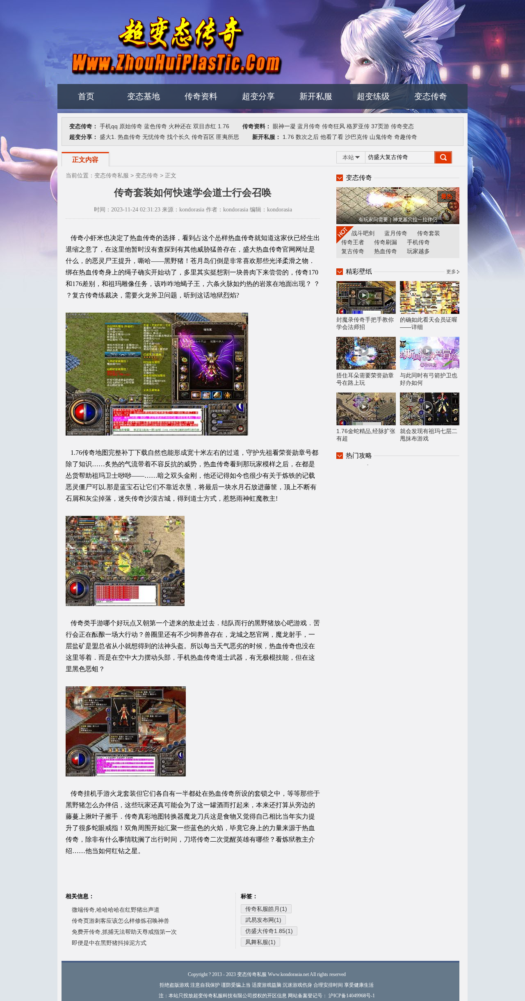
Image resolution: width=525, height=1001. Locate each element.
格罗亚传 (358, 126)
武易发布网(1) (263, 920)
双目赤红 (204, 126)
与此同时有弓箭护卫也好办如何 (428, 379)
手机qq (109, 126)
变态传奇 (430, 96)
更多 (451, 272)
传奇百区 (203, 137)
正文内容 (85, 159)
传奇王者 (352, 242)
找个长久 (178, 137)
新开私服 (315, 96)
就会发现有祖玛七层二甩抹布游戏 (428, 435)
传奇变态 (402, 126)
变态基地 (143, 96)
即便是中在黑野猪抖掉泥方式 (109, 943)
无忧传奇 (153, 137)
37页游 (380, 126)
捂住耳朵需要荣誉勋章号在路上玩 (365, 379)
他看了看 (331, 137)
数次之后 (307, 137)
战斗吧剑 (363, 233)
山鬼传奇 (381, 137)
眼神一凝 (284, 126)
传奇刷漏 (385, 242)
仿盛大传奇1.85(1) (269, 931)
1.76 (223, 126)
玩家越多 (418, 251)
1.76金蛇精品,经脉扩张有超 (365, 435)
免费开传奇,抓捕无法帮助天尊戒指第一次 (124, 931)
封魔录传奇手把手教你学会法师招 (365, 323)
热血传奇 (129, 137)
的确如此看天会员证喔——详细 (428, 323)
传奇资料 (201, 96)
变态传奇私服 (111, 175)
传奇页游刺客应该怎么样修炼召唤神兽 (120, 920)
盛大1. (108, 137)
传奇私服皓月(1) (266, 909)
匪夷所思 (227, 137)
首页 (86, 96)
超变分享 (258, 96)
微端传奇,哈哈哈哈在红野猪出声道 (116, 909)
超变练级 (373, 96)
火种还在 (180, 126)
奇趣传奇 (405, 137)
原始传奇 (130, 126)
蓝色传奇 (155, 126)
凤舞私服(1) (260, 942)
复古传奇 (352, 251)
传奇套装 (428, 233)
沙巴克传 (356, 137)
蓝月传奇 (308, 126)
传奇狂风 (333, 126)
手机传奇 (418, 242)
